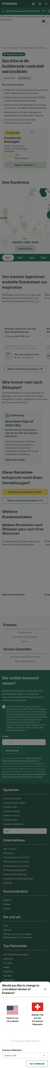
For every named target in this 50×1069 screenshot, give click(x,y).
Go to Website (37, 1063)
